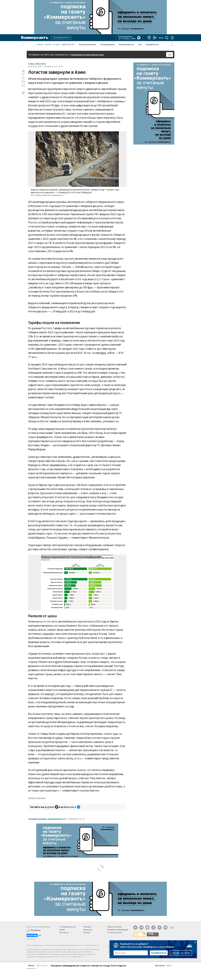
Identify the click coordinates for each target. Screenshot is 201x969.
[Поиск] (167, 38)
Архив (62, 929)
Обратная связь (114, 926)
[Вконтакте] (141, 927)
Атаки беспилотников (87, 44)
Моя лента (42, 965)
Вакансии (87, 929)
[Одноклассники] (153, 927)
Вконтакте (70, 807)
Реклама (87, 926)
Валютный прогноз (126, 44)
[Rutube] (159, 927)
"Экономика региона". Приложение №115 (46, 818)
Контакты (63, 932)
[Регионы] (149, 38)
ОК (169, 54)
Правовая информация (117, 929)
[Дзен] (147, 927)
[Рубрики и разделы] (172, 38)
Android (86, 932)
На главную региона (61, 37)
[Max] (165, 927)
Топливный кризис (107, 44)
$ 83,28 (39, 44)
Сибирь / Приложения (37, 63)
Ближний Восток (152, 44)
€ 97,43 (48, 44)
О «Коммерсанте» (67, 926)
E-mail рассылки (114, 932)
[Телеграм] (135, 927)
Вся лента (160, 965)
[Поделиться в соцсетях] (23, 92)
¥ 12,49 (56, 44)
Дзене (50, 807)
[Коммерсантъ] (34, 38)
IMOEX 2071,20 (67, 44)
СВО (140, 44)
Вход (161, 37)
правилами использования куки (87, 54)
